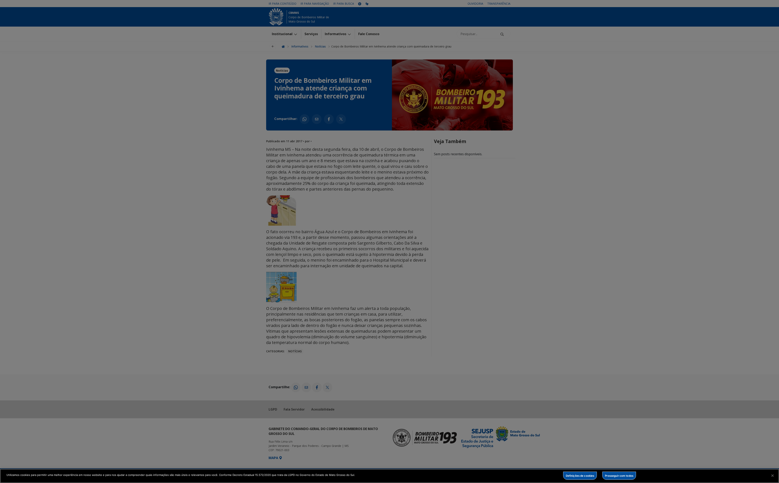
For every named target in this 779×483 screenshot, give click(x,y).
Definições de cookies (580, 475)
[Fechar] (772, 475)
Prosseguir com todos (619, 475)
